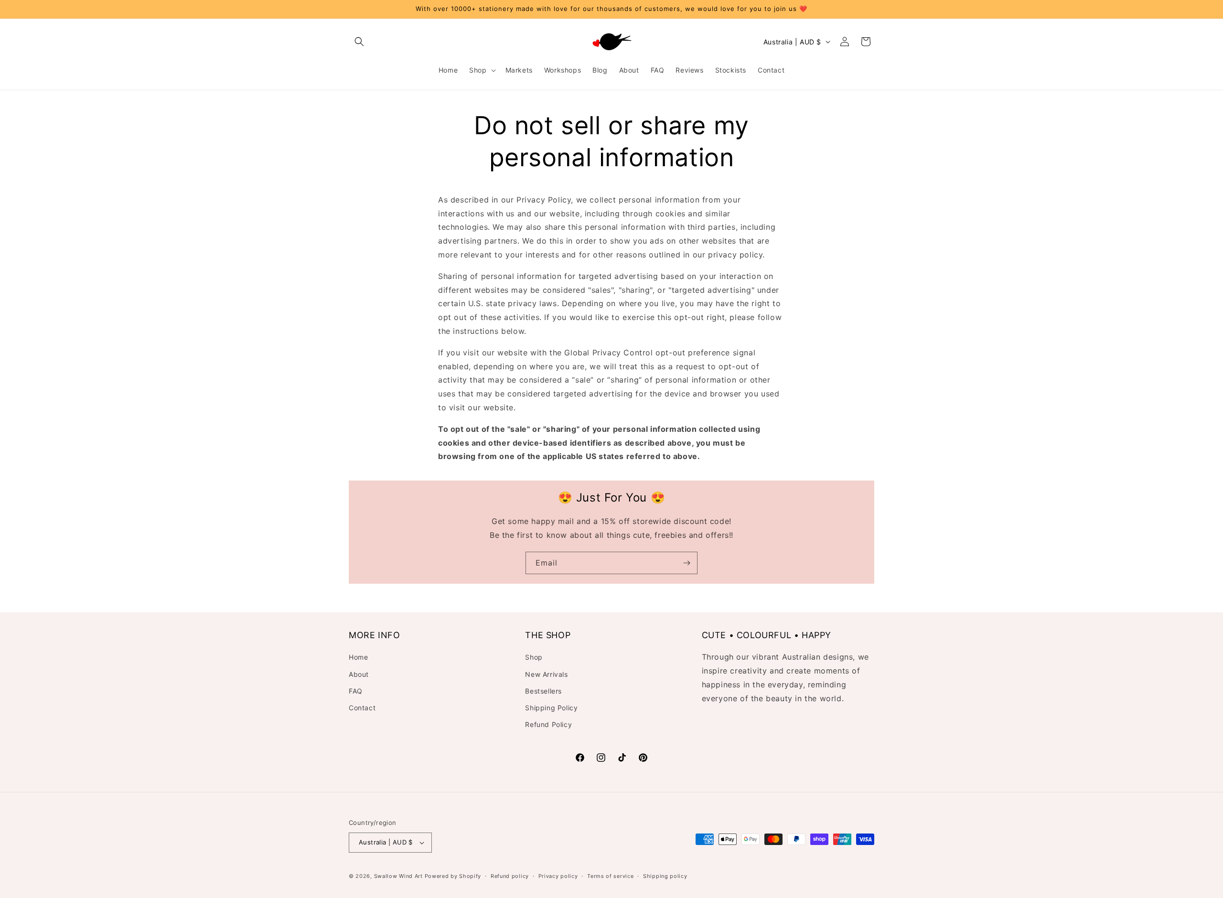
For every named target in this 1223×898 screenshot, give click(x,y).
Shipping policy (665, 876)
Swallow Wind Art (398, 876)
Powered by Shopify (453, 876)
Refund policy (510, 876)
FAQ (356, 691)
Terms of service (610, 876)
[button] (359, 41)
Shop (533, 657)
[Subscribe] (686, 563)
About (359, 674)
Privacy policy (558, 876)
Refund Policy (548, 724)
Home (358, 657)
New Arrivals (546, 674)
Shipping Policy (551, 708)
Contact (362, 708)
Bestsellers (543, 691)
